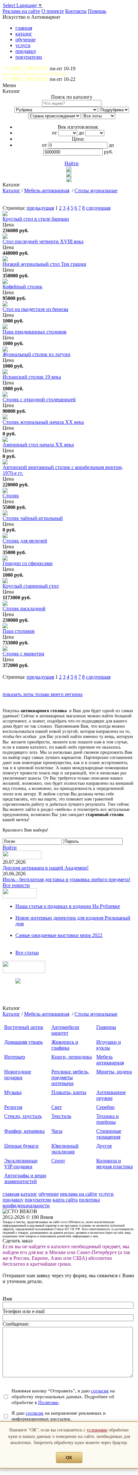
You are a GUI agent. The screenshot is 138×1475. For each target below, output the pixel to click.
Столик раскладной (24, 608)
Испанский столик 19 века (32, 377)
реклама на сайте (78, 1194)
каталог (23, 33)
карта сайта (65, 1199)
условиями (97, 1430)
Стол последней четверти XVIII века (43, 241)
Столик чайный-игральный (33, 518)
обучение (25, 39)
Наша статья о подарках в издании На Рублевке (67, 906)
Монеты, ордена (114, 1071)
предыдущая (40, 208)
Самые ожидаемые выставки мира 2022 (58, 935)
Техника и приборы (107, 1119)
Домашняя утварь (23, 1042)
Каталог (11, 190)
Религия (13, 1107)
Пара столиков (19, 631)
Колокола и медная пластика (114, 1163)
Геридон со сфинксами (28, 563)
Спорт (58, 1160)
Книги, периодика (71, 1057)
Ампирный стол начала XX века (38, 444)
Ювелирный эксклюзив (65, 1148)
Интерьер (14, 1057)
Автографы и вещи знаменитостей (25, 1178)
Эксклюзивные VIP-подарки (21, 1163)
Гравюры (106, 1027)
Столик (11, 495)
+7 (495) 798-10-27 (25, 68)
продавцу (25, 51)
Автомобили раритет (65, 1030)
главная (23, 28)
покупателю (28, 57)
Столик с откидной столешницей (39, 399)
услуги (22, 45)
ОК (69, 1457)
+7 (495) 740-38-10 (25, 79)
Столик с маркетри (23, 653)
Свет (56, 1107)
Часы (57, 1131)
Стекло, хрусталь (23, 1116)
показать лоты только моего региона (42, 694)
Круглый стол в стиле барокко (36, 219)
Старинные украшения (108, 1134)
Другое (104, 1146)
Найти (72, 163)
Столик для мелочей (25, 540)
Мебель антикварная (46, 190)
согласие (100, 1390)
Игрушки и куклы (108, 1045)
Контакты (76, 11)
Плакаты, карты (68, 1092)
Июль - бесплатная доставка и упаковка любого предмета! (66, 879)
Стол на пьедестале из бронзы (35, 309)
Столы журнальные (95, 190)
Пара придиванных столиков (34, 331)
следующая (98, 208)
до (81, 132)
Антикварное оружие (111, 1095)
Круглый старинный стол (31, 586)
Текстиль (61, 1116)
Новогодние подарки (17, 1074)
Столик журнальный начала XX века (43, 422)
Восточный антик (23, 1027)
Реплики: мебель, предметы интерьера (70, 1077)
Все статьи (27, 952)
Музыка (13, 1092)
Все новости (16, 885)
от (54, 132)
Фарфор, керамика (24, 1131)
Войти (10, 847)
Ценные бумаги (21, 1146)
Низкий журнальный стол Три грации (44, 264)
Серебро (105, 1107)
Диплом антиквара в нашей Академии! (46, 868)
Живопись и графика (64, 1045)
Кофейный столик (22, 286)
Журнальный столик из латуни (36, 354)
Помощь (97, 11)
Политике (48, 1402)
